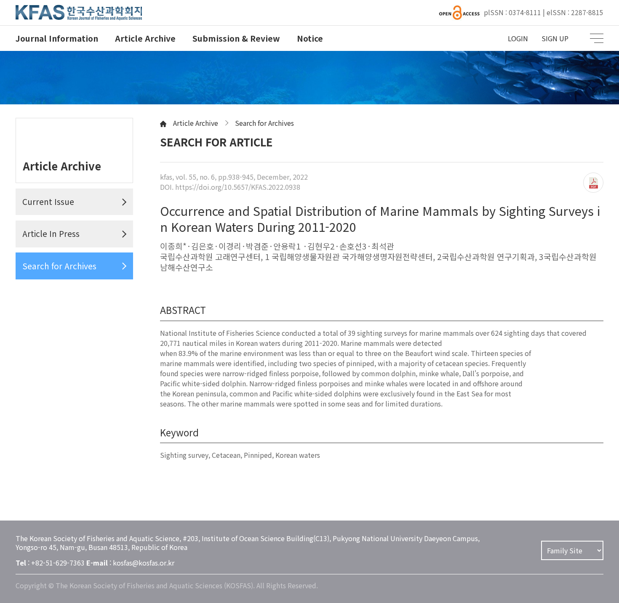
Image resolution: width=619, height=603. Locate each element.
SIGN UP (555, 38)
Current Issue (48, 201)
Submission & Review (236, 38)
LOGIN (518, 38)
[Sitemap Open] (596, 38)
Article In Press (51, 233)
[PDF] (593, 183)
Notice (310, 38)
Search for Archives (59, 266)
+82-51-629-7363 (58, 563)
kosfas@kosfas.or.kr (143, 563)
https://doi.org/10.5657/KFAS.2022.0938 (237, 187)
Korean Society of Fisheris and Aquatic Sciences (79, 12)
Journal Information (57, 38)
